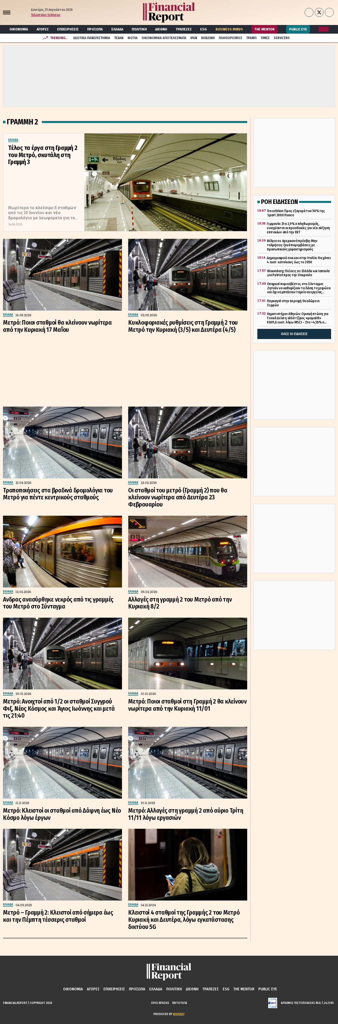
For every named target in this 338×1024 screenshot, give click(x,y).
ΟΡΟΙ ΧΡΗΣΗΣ (160, 1003)
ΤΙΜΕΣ (265, 38)
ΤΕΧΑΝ (118, 38)
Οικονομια (18, 29)
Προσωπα (95, 29)
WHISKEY (179, 1014)
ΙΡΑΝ (193, 38)
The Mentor (264, 29)
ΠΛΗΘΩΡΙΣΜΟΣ (230, 38)
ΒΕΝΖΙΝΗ (208, 38)
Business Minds (229, 29)
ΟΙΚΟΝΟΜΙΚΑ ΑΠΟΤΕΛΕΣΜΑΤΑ (164, 38)
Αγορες (43, 29)
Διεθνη (161, 29)
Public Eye (298, 29)
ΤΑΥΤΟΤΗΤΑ (179, 1003)
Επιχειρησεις (68, 29)
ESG (203, 29)
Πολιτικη (139, 29)
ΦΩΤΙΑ (132, 38)
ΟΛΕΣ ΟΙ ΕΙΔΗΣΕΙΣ (294, 334)
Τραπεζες (184, 29)
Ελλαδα (117, 29)
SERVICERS (282, 38)
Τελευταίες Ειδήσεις (46, 15)
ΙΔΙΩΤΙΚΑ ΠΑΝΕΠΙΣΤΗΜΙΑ (91, 38)
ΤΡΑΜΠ (251, 38)
